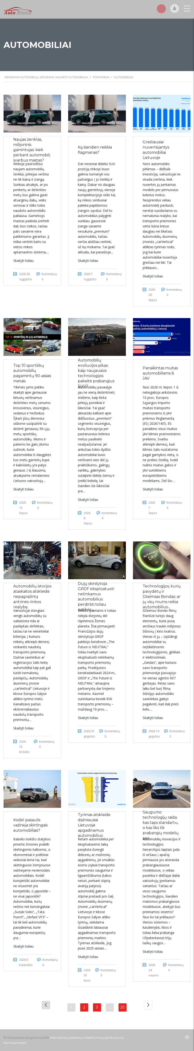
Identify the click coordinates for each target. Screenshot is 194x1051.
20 (122, 1007)
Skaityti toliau (23, 260)
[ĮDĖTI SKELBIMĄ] (161, 8)
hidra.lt (21, 1043)
